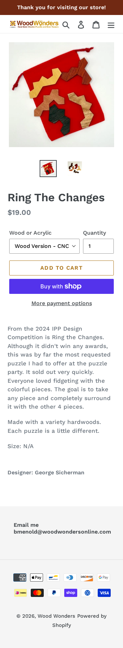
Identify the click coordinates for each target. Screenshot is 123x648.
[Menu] (111, 24)
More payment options (61, 303)
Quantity (94, 233)
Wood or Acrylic (30, 233)
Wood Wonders (56, 616)
